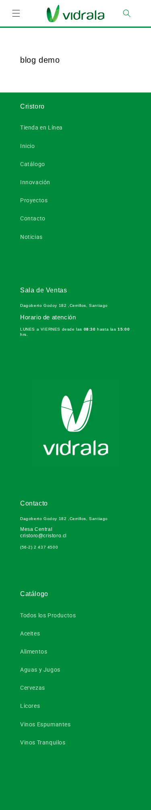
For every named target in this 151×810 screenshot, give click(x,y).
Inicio (27, 146)
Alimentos (33, 651)
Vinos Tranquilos (43, 742)
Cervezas (32, 688)
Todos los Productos (48, 615)
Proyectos (34, 200)
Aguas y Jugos (40, 669)
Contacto (33, 218)
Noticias (31, 237)
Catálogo (32, 164)
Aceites (30, 633)
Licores (30, 706)
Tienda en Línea (41, 127)
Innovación (35, 182)
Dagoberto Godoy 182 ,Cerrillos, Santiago (64, 305)
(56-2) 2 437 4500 (39, 547)
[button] (16, 13)
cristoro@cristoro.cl (43, 536)
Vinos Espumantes (45, 724)
